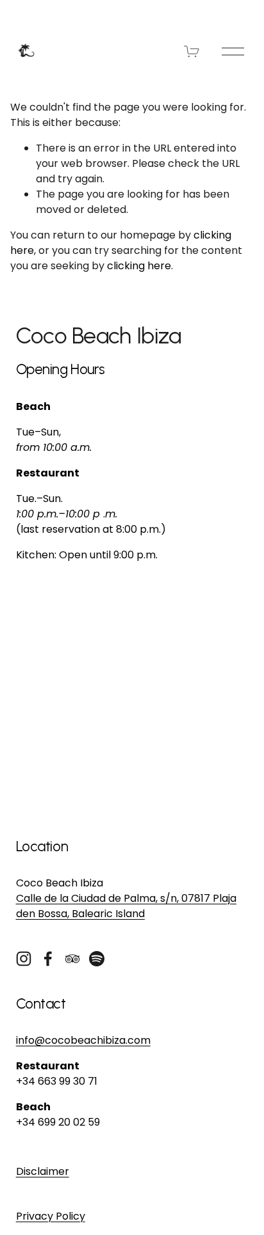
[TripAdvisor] (72, 958)
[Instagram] (23, 958)
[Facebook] (48, 958)
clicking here (139, 265)
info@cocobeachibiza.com (83, 1040)
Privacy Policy (50, 1216)
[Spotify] (96, 958)
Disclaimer (42, 1171)
